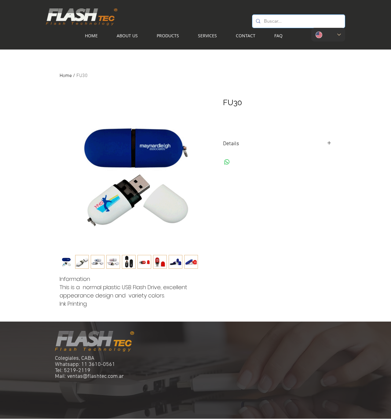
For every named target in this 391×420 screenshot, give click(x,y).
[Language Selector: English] (328, 35)
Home (66, 76)
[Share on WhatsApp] (227, 162)
